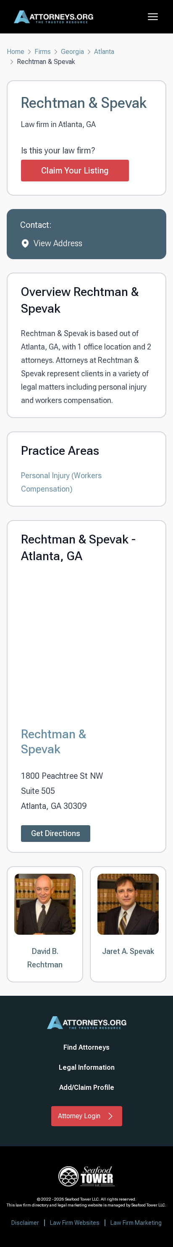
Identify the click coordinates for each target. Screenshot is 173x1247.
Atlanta (104, 52)
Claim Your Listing (75, 171)
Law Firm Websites (75, 1222)
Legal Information (87, 1067)
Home (15, 52)
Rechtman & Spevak (53, 741)
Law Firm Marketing (136, 1222)
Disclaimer (25, 1222)
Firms (42, 52)
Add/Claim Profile (86, 1087)
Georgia (72, 52)
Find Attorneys (86, 1047)
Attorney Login (79, 1116)
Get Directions (55, 833)
